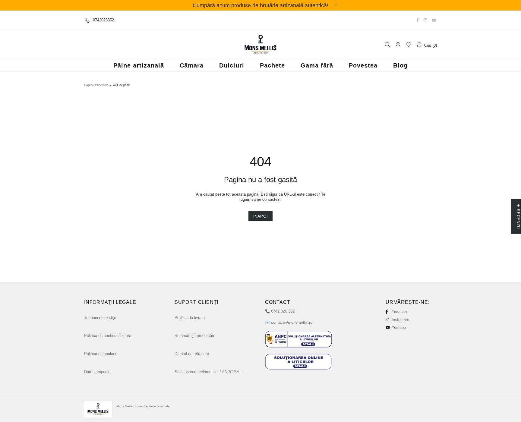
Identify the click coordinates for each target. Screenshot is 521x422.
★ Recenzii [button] (518, 216)
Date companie (97, 372)
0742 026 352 (283, 311)
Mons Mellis (260, 44)
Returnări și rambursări (194, 335)
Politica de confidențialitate (107, 335)
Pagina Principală (96, 85)
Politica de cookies (100, 353)
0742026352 (103, 20)
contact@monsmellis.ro (291, 322)
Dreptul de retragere (192, 353)
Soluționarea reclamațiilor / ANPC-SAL (208, 372)
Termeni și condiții (100, 317)
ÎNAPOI (260, 216)
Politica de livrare (190, 317)
